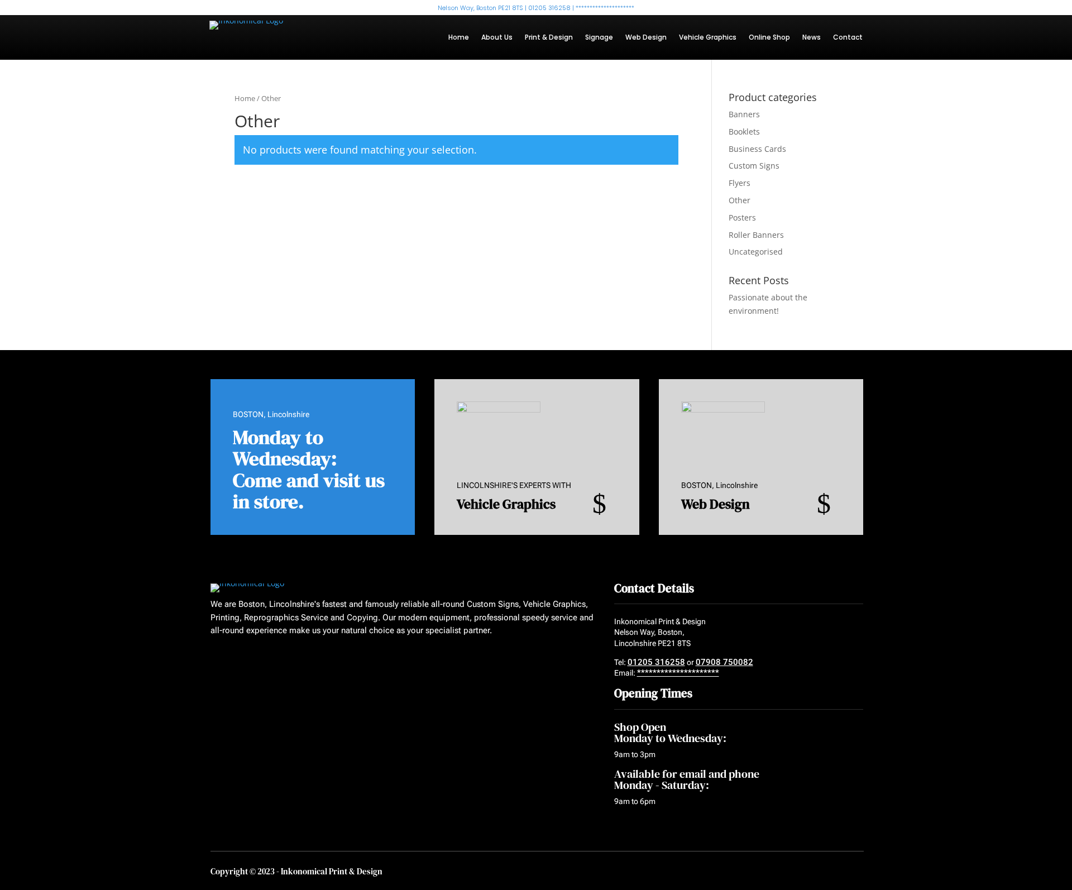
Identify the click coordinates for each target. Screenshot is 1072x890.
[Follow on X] (236, 658)
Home (458, 38)
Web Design (646, 38)
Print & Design (549, 38)
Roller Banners (756, 234)
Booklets (744, 131)
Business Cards (757, 148)
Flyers (739, 183)
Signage (599, 38)
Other (739, 200)
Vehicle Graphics (707, 38)
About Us (497, 38)
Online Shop (769, 38)
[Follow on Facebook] (215, 658)
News (811, 38)
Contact (848, 38)
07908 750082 (724, 662)
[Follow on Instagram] (258, 658)
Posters (742, 217)
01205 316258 (656, 662)
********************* (678, 673)
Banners (744, 114)
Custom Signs (754, 165)
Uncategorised (756, 251)
